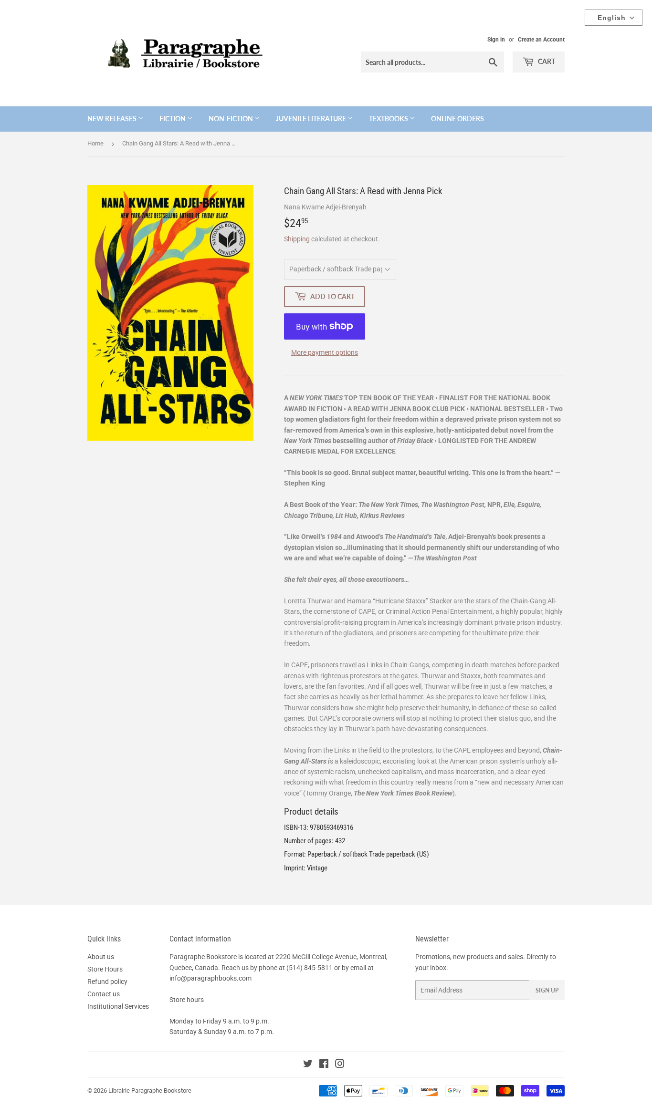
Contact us (103, 994)
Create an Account (541, 39)
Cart (545, 61)
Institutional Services (118, 1006)
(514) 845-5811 (309, 968)
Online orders (457, 118)
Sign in (496, 39)
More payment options (324, 352)
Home (95, 143)
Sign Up (547, 990)
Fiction (173, 118)
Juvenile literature (311, 118)
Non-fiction (231, 118)
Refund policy (107, 981)
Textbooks (389, 118)
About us (100, 957)
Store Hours (105, 969)
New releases (112, 118)
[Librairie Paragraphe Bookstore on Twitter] (308, 1065)
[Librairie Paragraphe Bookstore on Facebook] (324, 1065)
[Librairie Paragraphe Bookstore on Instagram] (340, 1065)
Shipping (297, 239)
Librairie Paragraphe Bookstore (149, 1090)
